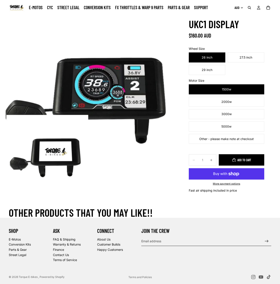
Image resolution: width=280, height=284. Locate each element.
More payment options (226, 183)
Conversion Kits (20, 244)
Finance (58, 249)
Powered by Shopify (52, 277)
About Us (103, 239)
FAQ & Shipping (64, 239)
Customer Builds (108, 244)
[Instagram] (253, 277)
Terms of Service (65, 260)
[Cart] (268, 7)
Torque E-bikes (28, 277)
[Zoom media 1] (90, 105)
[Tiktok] (268, 277)
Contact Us (61, 255)
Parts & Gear (18, 249)
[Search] (249, 7)
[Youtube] (261, 277)
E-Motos (15, 239)
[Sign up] (266, 241)
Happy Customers (110, 249)
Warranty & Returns (67, 244)
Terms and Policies (140, 277)
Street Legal (17, 255)
